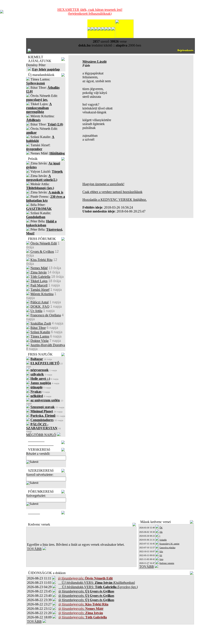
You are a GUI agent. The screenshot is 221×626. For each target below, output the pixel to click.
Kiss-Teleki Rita (41, 260)
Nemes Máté (39, 268)
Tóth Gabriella (40, 276)
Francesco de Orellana (45, 315)
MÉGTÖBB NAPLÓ (41, 435)
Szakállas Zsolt (40, 323)
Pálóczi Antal (39, 302)
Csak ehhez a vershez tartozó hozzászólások (112, 192)
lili (160, 555)
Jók (161, 532)
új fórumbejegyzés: (86, 591)
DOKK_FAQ (39, 306)
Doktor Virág (39, 341)
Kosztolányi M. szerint (169, 543)
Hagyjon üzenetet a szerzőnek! (103, 184)
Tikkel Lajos (38, 281)
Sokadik (163, 540)
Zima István (38, 272)
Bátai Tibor (38, 328)
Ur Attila (36, 311)
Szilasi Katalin (40, 332)
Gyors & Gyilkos (42, 251)
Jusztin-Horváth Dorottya (47, 345)
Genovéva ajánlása (167, 547)
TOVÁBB (34, 549)
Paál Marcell (38, 285)
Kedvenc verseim (166, 563)
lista (161, 559)
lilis (161, 551)
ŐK (161, 527)
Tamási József (39, 289)
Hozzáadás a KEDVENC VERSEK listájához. (114, 199)
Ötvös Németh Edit (43, 243)
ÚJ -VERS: (96, 582)
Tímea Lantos (39, 336)
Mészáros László (94, 61)
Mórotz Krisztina (42, 294)
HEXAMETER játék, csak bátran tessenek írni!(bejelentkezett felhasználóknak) (89, 11)
